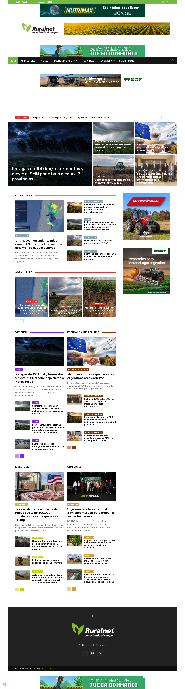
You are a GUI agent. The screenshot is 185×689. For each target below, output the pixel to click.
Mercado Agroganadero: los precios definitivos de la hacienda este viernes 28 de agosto (47, 545)
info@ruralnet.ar (99, 645)
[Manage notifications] (5, 684)
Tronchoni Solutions (49, 668)
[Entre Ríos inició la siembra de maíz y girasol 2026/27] (113, 170)
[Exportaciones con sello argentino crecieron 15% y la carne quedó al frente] (74, 436)
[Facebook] (158, 2)
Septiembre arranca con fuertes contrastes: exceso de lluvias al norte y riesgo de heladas (47, 410)
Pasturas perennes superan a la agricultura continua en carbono (100, 256)
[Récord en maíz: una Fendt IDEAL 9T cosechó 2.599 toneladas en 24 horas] (74, 559)
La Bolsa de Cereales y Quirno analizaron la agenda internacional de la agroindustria (99, 402)
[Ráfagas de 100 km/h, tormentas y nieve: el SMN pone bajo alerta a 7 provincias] (50, 154)
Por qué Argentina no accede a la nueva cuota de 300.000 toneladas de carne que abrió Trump (39, 514)
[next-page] (22, 321)
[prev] (163, 117)
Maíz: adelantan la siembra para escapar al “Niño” (98, 241)
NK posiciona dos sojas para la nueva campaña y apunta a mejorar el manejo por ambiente (99, 544)
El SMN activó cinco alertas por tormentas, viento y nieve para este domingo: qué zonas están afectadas (100, 226)
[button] (173, 61)
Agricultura (28, 60)
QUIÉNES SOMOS (127, 60)
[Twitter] (167, 2)
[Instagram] (163, 2)
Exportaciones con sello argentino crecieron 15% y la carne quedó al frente (98, 438)
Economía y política (65, 60)
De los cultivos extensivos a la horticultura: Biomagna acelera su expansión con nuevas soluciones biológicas (99, 578)
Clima (44, 60)
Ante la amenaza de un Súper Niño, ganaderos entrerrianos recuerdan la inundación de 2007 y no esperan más (48, 579)
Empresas (89, 60)
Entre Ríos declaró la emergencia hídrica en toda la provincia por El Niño (48, 446)
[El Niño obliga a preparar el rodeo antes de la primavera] (22, 560)
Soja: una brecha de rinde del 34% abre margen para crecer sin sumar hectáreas (91, 512)
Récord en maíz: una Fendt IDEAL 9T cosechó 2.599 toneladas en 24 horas (97, 561)
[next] (168, 117)
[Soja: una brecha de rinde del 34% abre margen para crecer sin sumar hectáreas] (91, 486)
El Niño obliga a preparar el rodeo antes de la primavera (47, 561)
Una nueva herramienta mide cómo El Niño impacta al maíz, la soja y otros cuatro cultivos (38, 244)
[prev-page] (17, 321)
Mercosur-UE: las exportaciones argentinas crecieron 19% (90, 376)
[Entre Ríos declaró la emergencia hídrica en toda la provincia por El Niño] (22, 444)
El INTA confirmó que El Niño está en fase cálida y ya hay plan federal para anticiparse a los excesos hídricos (86, 117)
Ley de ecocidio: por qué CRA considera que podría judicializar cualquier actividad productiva (99, 208)
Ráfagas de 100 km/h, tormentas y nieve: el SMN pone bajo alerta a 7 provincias (39, 377)
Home (13, 60)
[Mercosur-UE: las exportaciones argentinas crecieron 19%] (156, 138)
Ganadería (106, 60)
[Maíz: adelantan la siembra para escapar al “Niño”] (74, 240)
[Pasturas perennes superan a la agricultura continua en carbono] (74, 255)
